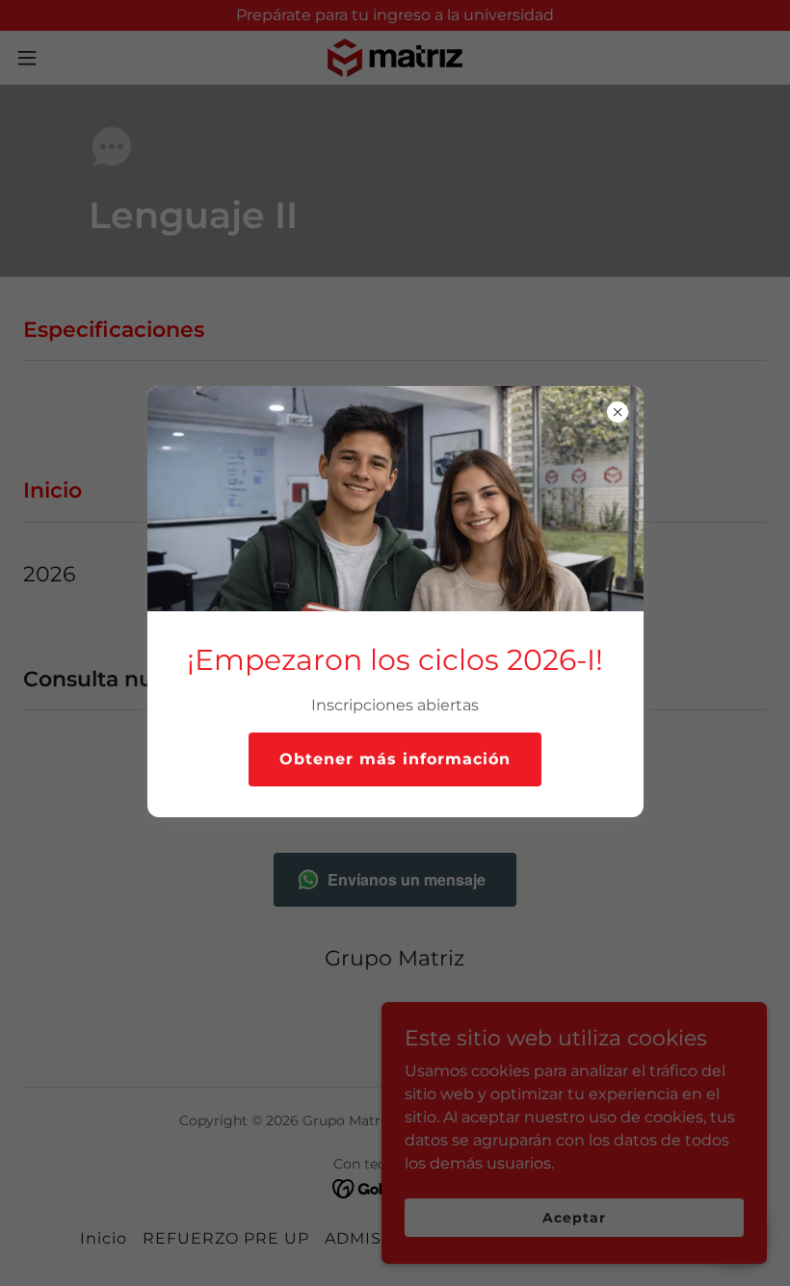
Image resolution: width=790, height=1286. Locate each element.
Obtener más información (395, 759)
